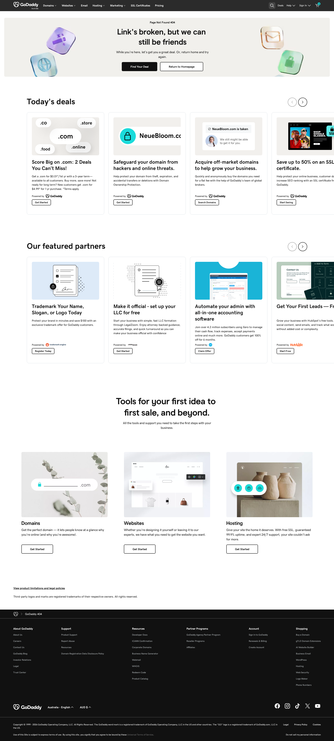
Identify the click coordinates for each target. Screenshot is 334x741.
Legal (16, 666)
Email (84, 5)
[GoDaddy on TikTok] (297, 708)
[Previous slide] (292, 102)
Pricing (159, 5)
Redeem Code (139, 672)
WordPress (301, 660)
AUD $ (84, 707)
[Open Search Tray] (272, 5)
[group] (167, 162)
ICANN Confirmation (142, 641)
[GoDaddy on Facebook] (277, 708)
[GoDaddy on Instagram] (287, 708)
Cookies (317, 724)
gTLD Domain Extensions (308, 641)
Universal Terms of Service (140, 735)
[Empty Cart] (317, 5)
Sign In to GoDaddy (258, 635)
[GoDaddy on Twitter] (307, 708)
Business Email (303, 653)
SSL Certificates (140, 5)
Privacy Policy (300, 724)
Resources (66, 647)
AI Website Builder (305, 647)
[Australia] (25, 4)
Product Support (69, 635)
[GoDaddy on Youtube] (318, 708)
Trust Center (19, 672)
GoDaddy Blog (20, 653)
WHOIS (135, 666)
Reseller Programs (195, 641)
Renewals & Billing (258, 641)
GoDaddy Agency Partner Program (203, 635)
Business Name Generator (145, 653)
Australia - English (59, 707)
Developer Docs (140, 635)
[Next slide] (302, 102)
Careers (17, 641)
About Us (17, 635)
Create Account (256, 647)
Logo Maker (302, 679)
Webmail (136, 660)
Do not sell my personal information (303, 735)
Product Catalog (140, 679)
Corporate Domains (142, 647)
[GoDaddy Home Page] (27, 707)
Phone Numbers (304, 685)
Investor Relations (22, 660)
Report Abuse (68, 641)
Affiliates (190, 647)
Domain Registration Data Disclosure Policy (82, 653)
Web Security (302, 672)
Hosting (300, 666)
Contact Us (18, 647)
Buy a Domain (302, 635)
